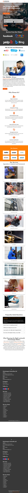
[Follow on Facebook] (3, 389)
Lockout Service (14, 309)
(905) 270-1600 (5, 377)
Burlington (5, 409)
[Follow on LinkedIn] (6, 389)
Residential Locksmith (14, 180)
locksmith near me (6, 342)
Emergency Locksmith (7, 399)
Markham (4, 412)
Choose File (5, 23)
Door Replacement (14, 260)
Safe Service (14, 293)
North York (5, 413)
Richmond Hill (5, 410)
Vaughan (4, 414)
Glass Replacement (6, 401)
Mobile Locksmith (6, 397)
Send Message (5, 25)
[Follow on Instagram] (5, 389)
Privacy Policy (5, 453)
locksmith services (13, 109)
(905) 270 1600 (6, 13)
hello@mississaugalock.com (7, 379)
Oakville (4, 477)
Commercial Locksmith (14, 196)
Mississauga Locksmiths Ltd (7, 78)
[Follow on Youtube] (8, 389)
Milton (4, 478)
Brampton (4, 411)
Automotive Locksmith (14, 228)
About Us (5, 88)
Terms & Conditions (6, 454)
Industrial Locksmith (14, 212)
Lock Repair (14, 244)
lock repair (19, 344)
